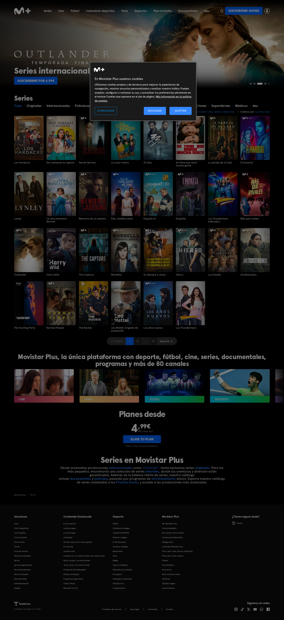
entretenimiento (163, 479)
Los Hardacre (22, 162)
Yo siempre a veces (154, 274)
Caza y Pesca (69, 583)
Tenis (124, 10)
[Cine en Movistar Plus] (44, 386)
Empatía (181, 218)
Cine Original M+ (21, 528)
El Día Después (119, 542)
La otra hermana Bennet (57, 220)
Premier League (120, 537)
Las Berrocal (69, 551)
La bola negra (69, 528)
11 (153, 341)
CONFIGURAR (105, 110)
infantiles (152, 471)
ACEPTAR (180, 110)
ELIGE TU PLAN (142, 439)
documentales (80, 479)
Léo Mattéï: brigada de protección (124, 329)
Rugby (115, 560)
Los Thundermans (186, 327)
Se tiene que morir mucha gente (186, 164)
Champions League (121, 528)
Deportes (140, 10)
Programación (119, 588)
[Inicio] (22, 10)
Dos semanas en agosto (60, 162)
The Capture (86, 274)
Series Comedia (21, 574)
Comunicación (168, 588)
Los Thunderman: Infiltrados (218, 220)
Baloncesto (118, 551)
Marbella (116, 274)
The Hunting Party (24, 327)
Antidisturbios (248, 274)
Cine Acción (19, 542)
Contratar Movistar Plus (172, 547)
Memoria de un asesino (92, 218)
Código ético (167, 542)
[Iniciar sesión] (267, 11)
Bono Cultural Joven (171, 574)
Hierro (179, 274)
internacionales (120, 468)
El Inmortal (246, 162)
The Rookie (85, 327)
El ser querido (69, 524)
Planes (165, 560)
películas (100, 479)
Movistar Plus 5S (70, 588)
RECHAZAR (155, 110)
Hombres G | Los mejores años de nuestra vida (84, 556)
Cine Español (20, 533)
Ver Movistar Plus (169, 524)
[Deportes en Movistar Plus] (240, 386)
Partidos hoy (118, 583)
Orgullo (17, 588)
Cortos (17, 547)
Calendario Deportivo (122, 579)
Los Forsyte (214, 274)
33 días (147, 162)
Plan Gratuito (163, 10)
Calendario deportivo (100, 10)
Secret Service (87, 162)
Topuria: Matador (120, 565)
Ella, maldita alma (122, 218)
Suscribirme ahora (243, 11)
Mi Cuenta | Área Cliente (173, 533)
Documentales (188, 10)
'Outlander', (151, 468)
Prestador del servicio (111, 609)
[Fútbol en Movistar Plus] (174, 386)
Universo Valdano (120, 547)
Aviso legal (134, 609)
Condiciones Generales (172, 537)
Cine (61, 10)
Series (48, 10)
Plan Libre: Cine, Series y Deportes (177, 551)
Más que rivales (249, 218)
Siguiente (164, 341)
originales (202, 468)
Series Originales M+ (23, 565)
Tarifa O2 (166, 579)
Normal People (55, 327)
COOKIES (169, 609)
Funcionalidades (169, 528)
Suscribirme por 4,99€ (35, 81)
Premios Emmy (127, 482)
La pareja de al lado (220, 162)
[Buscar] (221, 10)
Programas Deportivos (73, 579)
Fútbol (75, 10)
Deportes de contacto (122, 570)
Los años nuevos (153, 327)
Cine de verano (21, 551)
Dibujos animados (71, 574)
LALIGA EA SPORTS (121, 533)
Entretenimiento (21, 583)
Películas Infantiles (22, 556)
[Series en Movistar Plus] (109, 386)
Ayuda (239, 523)
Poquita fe (149, 218)
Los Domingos (69, 533)
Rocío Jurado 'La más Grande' (76, 560)
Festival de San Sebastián (74, 570)
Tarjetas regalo (168, 583)
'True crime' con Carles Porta (76, 565)
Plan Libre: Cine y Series (172, 556)
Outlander (20, 274)
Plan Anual (167, 570)
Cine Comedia (20, 537)
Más (207, 11)
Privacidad (152, 609)
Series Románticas (22, 570)
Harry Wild (53, 274)
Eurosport (117, 574)
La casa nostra (120, 162)
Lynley (17, 218)
